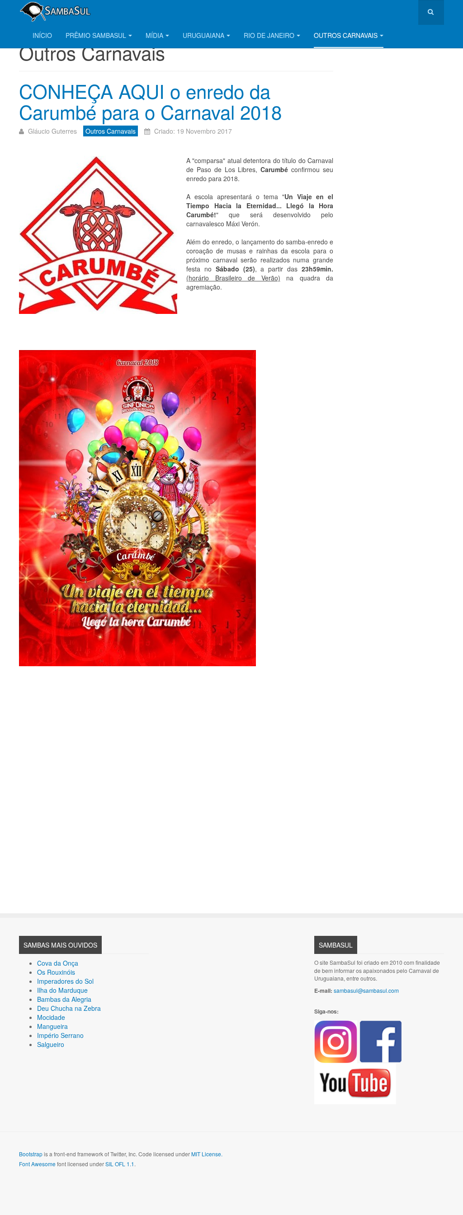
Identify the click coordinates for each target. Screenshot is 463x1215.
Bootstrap (31, 1154)
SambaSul (336, 944)
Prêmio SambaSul (96, 35)
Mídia (154, 35)
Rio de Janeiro (269, 35)
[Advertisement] (176, 783)
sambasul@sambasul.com (366, 990)
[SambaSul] (55, 11)
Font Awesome (37, 1164)
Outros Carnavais (346, 35)
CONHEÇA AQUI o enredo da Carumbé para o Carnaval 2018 (150, 101)
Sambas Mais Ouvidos (60, 944)
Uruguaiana (203, 35)
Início (42, 35)
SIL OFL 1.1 (119, 1164)
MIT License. (206, 1154)
